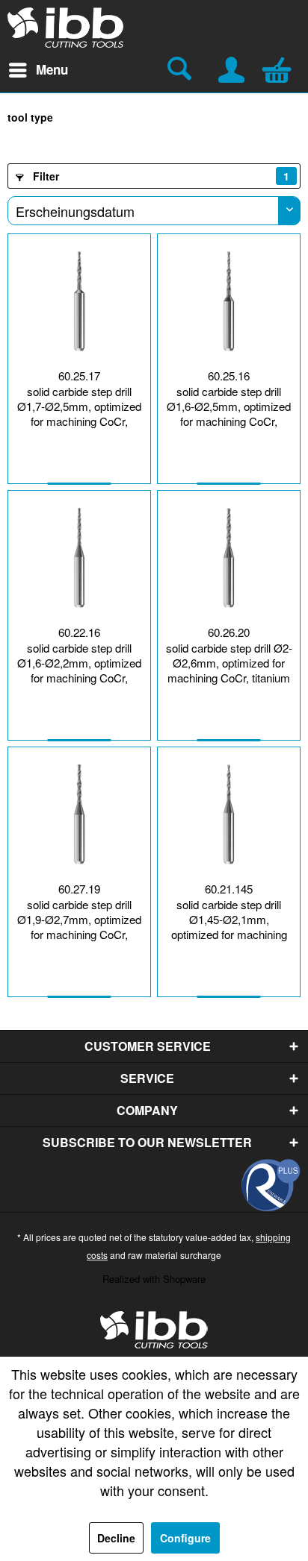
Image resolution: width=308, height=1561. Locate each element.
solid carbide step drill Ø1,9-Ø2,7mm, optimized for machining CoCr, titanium (79, 921)
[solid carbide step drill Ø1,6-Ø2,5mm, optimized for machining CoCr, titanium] (228, 301)
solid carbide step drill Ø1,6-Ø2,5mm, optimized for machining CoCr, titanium (229, 408)
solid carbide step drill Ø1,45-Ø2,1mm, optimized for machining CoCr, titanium (229, 921)
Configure (185, 1537)
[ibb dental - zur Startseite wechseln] (154, 1329)
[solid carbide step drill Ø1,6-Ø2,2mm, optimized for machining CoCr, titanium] (79, 558)
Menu (52, 69)
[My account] (232, 68)
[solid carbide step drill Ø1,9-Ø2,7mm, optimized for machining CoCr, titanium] (79, 814)
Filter (159, 176)
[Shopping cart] (280, 68)
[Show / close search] (181, 70)
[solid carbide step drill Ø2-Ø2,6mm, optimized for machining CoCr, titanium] (228, 558)
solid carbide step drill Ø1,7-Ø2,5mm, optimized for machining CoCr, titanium (79, 408)
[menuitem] (38, 70)
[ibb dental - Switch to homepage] (65, 27)
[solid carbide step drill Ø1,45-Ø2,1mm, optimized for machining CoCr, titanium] (228, 814)
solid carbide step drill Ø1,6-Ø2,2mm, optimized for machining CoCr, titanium (79, 664)
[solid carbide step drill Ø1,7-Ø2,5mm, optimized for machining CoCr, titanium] (79, 301)
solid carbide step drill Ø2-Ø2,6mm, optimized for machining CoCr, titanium (229, 663)
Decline (116, 1537)
